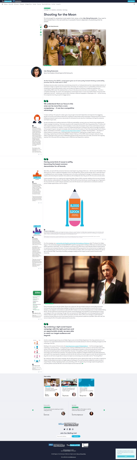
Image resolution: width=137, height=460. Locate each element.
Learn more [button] (119, 453)
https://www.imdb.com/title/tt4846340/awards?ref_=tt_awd (37, 369)
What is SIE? (11, 4)
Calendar (34, 4)
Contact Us (58, 4)
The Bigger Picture (28, 4)
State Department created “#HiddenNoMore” (77, 346)
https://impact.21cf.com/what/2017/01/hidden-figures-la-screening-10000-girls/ (37, 200)
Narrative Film (47, 8)
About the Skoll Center (46, 4)
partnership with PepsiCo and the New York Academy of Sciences (73, 243)
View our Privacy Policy (81, 454)
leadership (53, 9)
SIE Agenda (22, 4)
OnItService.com (72, 457)
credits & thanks (67, 450)
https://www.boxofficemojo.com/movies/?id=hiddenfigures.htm (37, 316)
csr (50, 9)
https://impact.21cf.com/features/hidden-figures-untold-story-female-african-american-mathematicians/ (37, 265)
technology (65, 9)
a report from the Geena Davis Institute (70, 130)
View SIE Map (131, 1)
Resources (39, 4)
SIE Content (16, 4)
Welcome (6, 4)
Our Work (53, 4)
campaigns (46, 9)
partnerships (59, 9)
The (7, 1)
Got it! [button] (126, 456)
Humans (68, 449)
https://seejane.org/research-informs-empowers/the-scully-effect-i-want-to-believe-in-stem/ (37, 151)
